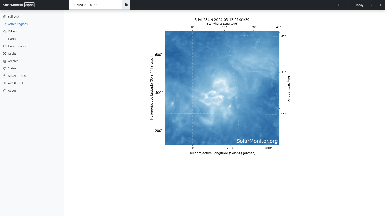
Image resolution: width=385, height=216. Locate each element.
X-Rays (12, 31)
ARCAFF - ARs (16, 76)
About (11, 90)
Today (359, 5)
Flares (11, 39)
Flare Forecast (17, 46)
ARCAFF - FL (15, 83)
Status (11, 68)
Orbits (11, 53)
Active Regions (17, 24)
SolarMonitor (18, 5)
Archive (12, 61)
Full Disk (13, 16)
